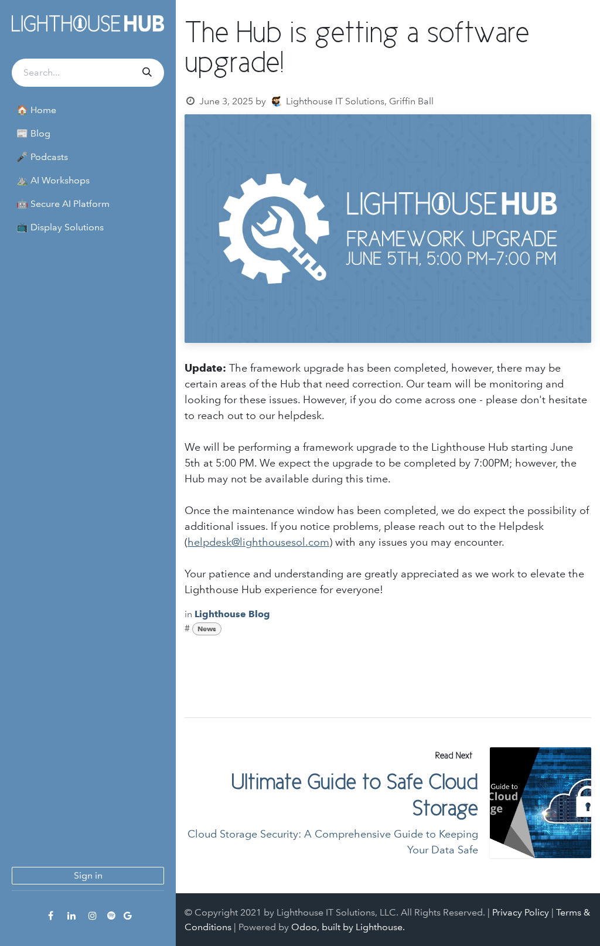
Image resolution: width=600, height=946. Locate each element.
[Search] (146, 73)
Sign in (88, 875)
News (206, 628)
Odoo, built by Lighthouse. (348, 927)
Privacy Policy (520, 912)
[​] (50, 915)
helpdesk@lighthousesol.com (258, 542)
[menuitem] (88, 110)
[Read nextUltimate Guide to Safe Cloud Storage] (541, 802)
